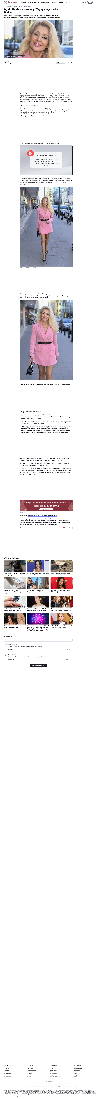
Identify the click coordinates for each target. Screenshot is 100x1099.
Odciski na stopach (7, 1076)
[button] (84, 2)
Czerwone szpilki (53, 1070)
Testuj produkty (33, 2)
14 (67, 649)
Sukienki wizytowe (30, 1075)
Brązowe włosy (53, 1071)
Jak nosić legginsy (30, 1071)
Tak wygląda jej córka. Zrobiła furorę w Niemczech (42, 515)
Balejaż (51, 1068)
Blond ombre (6, 1068)
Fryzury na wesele (77, 1065)
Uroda (67, 2)
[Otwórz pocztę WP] (80, 2)
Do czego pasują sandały (32, 1070)
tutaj (31, 1096)
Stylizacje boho (30, 1076)
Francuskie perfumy (8, 1065)
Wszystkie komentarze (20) (38, 665)
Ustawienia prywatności (71, 1086)
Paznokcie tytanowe (78, 1067)
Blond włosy (6, 1071)
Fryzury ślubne (30, 1067)
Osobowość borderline (78, 1068)
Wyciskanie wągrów (54, 1073)
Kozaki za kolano (30, 1065)
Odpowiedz (11, 649)
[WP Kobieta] (14, 2)
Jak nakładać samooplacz (9, 1075)
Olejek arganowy (7, 1070)
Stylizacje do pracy (30, 1073)
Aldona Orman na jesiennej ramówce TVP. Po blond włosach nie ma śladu (49, 384)
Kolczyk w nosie (53, 1075)
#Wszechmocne (45, 2)
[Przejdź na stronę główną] (5, 3)
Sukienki (75, 1076)
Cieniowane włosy (53, 1067)
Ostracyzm (76, 1073)
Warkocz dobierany (77, 1070)
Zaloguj (90, 2)
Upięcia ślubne (76, 1071)
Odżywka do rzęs (53, 1065)
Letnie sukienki (30, 1068)
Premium (54, 2)
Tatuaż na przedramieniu (55, 1076)
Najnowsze (23, 2)
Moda (60, 2)
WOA (9, 61)
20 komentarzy (61, 62)
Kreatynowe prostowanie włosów (10, 1067)
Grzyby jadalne (76, 1075)
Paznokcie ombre (7, 1073)
